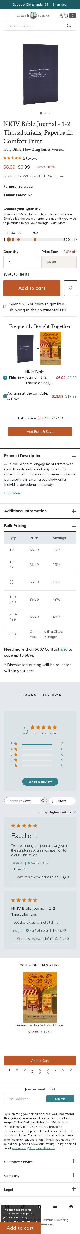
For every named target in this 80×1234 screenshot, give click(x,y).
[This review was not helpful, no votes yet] (64, 877)
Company (12, 1175)
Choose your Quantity (22, 208)
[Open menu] (6, 15)
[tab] (9, 1070)
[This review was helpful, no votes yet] (56, 877)
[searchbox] (21, 800)
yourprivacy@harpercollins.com (33, 1148)
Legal (8, 1189)
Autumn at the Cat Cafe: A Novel (27, 396)
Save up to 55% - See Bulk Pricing (30, 176)
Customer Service (18, 1162)
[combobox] (40, 26)
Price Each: (50, 251)
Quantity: (11, 251)
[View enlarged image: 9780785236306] (40, 73)
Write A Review (40, 782)
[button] (41, 113)
